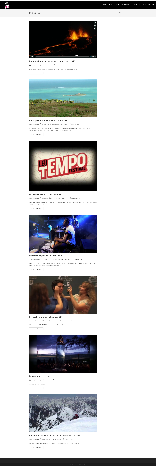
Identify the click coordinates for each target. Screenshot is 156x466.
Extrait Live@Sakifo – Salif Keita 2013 (47, 255)
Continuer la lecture (37, 73)
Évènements (59, 65)
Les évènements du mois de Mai (45, 194)
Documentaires (56, 124)
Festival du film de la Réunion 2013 (46, 317)
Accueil (118, 13)
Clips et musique (55, 198)
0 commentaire (75, 124)
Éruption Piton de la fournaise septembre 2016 (52, 61)
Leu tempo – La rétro (39, 376)
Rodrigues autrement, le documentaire (48, 120)
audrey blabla (35, 65)
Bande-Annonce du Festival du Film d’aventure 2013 (54, 435)
